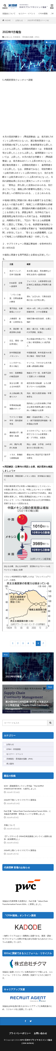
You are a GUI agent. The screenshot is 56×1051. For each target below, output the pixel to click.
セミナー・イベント (27, 13)
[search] (50, 723)
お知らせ (19, 20)
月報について (9, 825)
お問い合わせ (40, 1033)
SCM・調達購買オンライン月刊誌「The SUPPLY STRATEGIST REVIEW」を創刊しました (24, 787)
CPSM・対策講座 (13, 749)
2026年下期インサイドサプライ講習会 (20, 800)
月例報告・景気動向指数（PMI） (26, 37)
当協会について (8, 13)
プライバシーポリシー (20, 1033)
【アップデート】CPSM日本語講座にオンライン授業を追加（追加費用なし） (28, 837)
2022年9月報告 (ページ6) (38, 20)
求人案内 (10, 763)
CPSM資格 (43, 13)
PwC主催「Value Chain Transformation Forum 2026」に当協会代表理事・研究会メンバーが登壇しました (27, 812)
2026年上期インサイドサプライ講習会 (20, 850)
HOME (8, 20)
